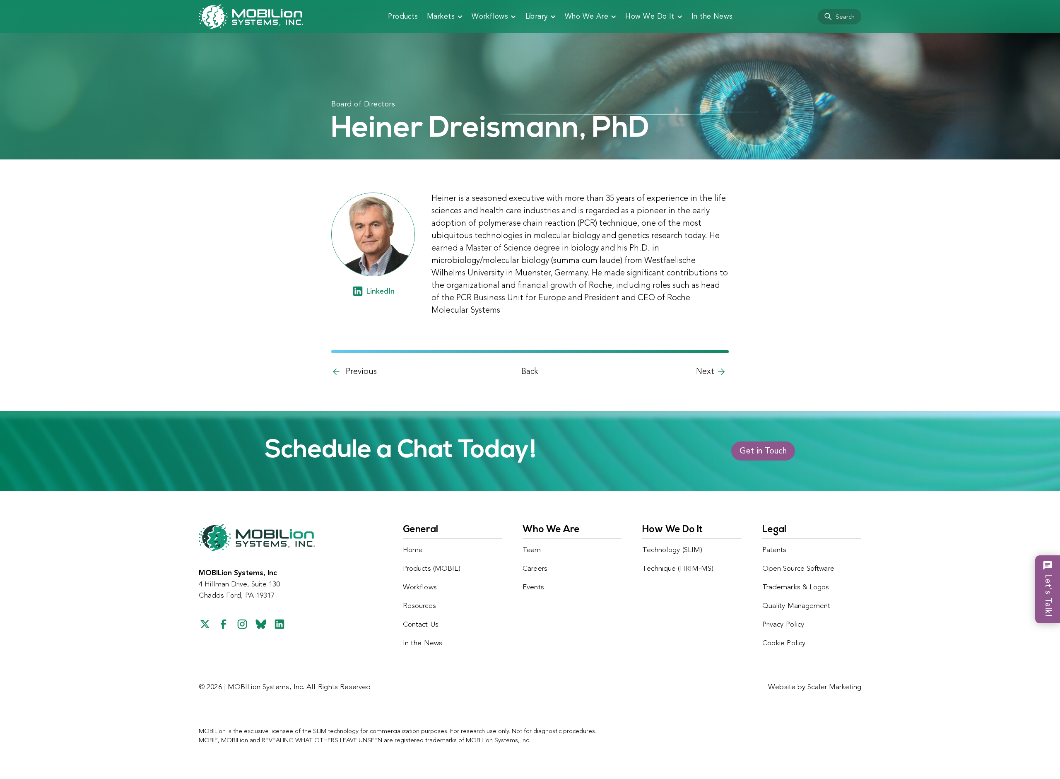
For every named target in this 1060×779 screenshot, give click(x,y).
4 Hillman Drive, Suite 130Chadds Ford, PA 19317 (239, 584)
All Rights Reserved (338, 687)
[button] (445, 16)
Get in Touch (763, 451)
